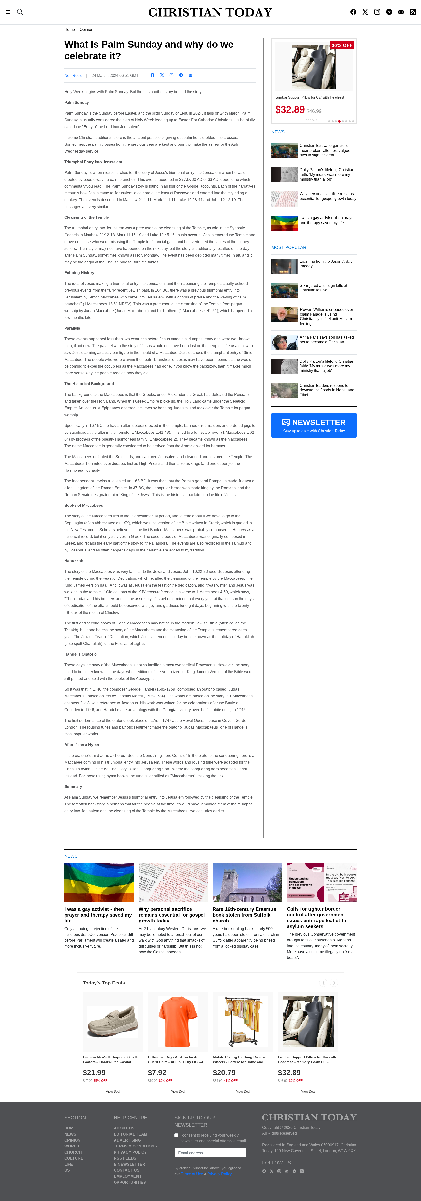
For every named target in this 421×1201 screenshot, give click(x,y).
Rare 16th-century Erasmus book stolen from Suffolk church (244, 914)
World (71, 1146)
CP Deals (311, 120)
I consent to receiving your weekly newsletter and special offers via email (213, 1138)
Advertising (127, 1140)
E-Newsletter (129, 1164)
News (70, 1134)
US (67, 1170)
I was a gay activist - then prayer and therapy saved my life (98, 914)
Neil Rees (73, 75)
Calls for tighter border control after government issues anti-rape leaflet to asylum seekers (316, 917)
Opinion (86, 29)
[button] (8, 13)
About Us (124, 1128)
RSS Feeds (125, 1158)
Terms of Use (192, 1174)
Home (69, 29)
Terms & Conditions (135, 1146)
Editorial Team (130, 1134)
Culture (73, 1158)
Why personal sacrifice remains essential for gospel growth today (172, 914)
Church (73, 1152)
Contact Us (127, 1170)
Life (68, 1164)
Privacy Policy (130, 1152)
